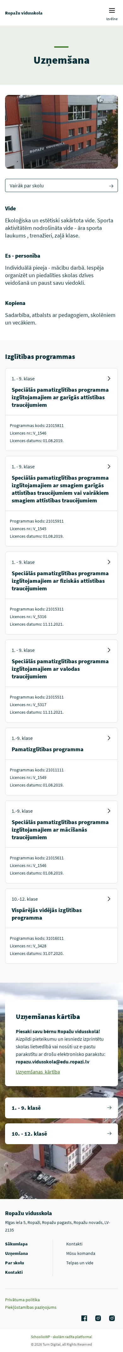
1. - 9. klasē (26, 1107)
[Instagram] (97, 1318)
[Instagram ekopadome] (111, 1318)
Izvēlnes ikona (112, 10)
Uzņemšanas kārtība (38, 1071)
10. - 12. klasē (29, 1133)
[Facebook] (83, 1318)
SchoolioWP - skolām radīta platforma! (61, 1336)
